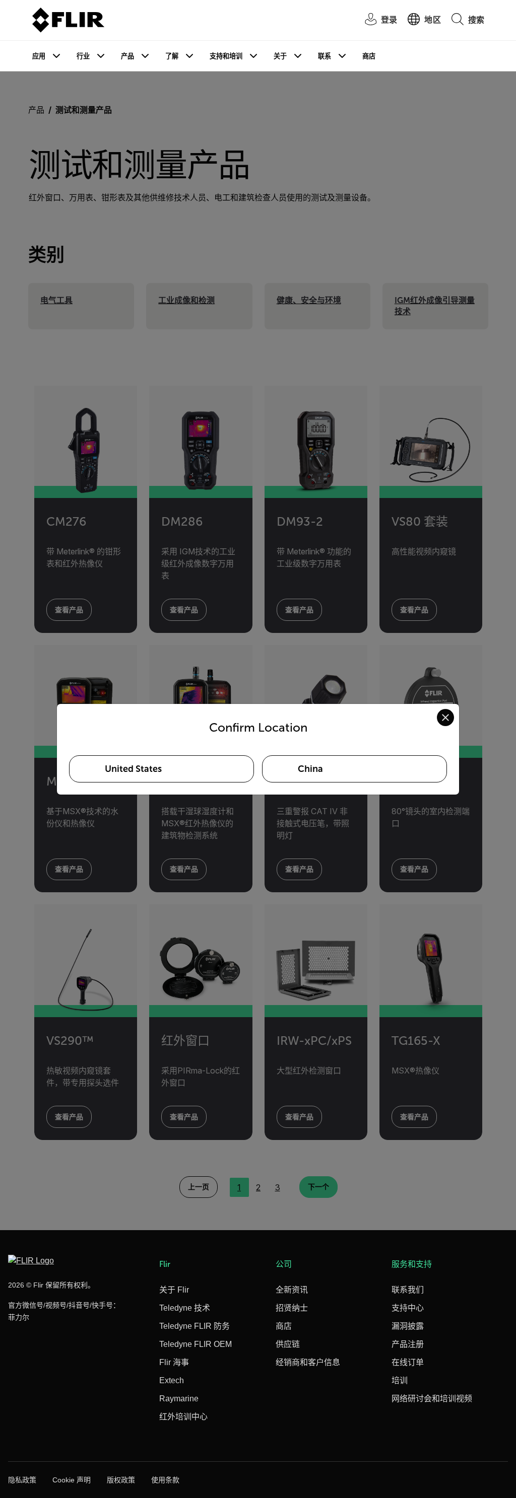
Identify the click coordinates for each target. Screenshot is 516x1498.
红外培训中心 (183, 1416)
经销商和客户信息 (308, 1362)
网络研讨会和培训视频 (432, 1398)
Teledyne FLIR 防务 (194, 1326)
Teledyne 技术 (184, 1308)
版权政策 (121, 1480)
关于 (280, 56)
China (310, 769)
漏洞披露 (408, 1326)
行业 (83, 56)
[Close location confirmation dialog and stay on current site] (445, 717)
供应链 (288, 1344)
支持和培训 (226, 56)
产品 (127, 56)
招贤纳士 (292, 1308)
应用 (38, 56)
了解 (171, 56)
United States (133, 769)
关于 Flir (174, 1290)
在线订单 (408, 1362)
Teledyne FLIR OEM (195, 1344)
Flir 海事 (174, 1362)
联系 (324, 56)
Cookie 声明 (71, 1480)
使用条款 (165, 1480)
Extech (171, 1380)
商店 (368, 56)
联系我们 (408, 1290)
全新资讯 (292, 1290)
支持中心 (408, 1308)
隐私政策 (22, 1480)
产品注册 (408, 1344)
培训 (400, 1380)
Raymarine (179, 1398)
